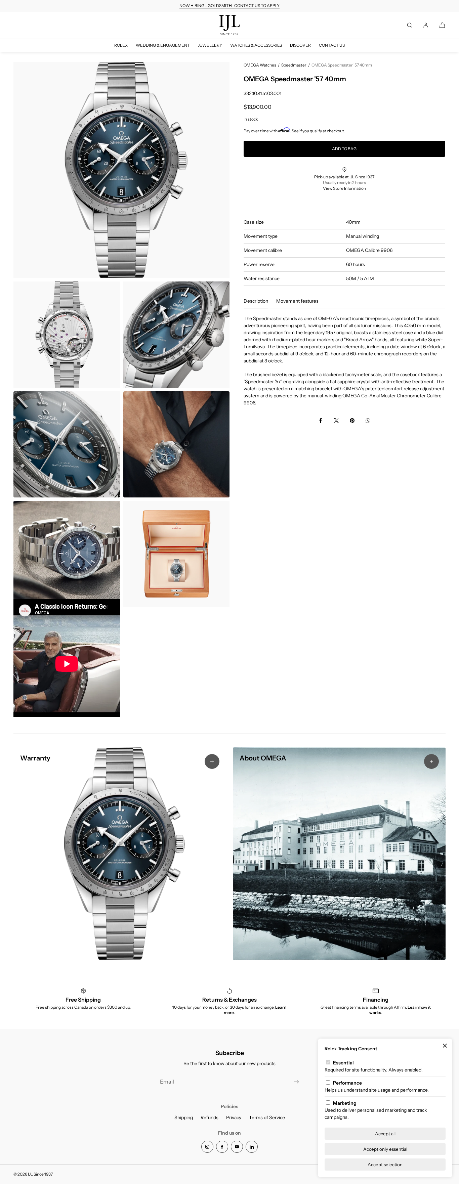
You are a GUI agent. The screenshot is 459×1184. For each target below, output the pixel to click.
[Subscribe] (290, 1082)
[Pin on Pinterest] (352, 420)
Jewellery (210, 45)
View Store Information (344, 188)
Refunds (209, 1117)
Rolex (121, 45)
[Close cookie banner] (444, 1046)
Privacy (233, 1117)
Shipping (183, 1117)
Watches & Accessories (256, 45)
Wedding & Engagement (163, 45)
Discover (300, 45)
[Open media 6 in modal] (66, 554)
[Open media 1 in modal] (121, 170)
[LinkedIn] (251, 1146)
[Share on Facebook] (320, 420)
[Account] (425, 25)
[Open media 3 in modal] (176, 334)
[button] (410, 25)
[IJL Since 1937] (229, 25)
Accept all (385, 1133)
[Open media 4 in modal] (66, 444)
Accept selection (385, 1164)
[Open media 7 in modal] (176, 554)
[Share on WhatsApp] (368, 420)
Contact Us (332, 45)
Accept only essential (385, 1149)
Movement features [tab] (297, 301)
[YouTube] (237, 1146)
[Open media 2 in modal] (66, 334)
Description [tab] (256, 301)
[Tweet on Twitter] (336, 420)
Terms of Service (267, 1117)
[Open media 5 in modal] (176, 444)
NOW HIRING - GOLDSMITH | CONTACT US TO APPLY (229, 5)
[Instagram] (207, 1146)
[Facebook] (222, 1146)
